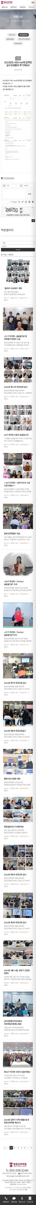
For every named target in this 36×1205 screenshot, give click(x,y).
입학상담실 (10, 39)
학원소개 (5, 7)
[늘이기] (29, 202)
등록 (29, 194)
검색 (18, 249)
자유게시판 (18, 43)
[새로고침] (26, 202)
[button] (33, 220)
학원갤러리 (23, 35)
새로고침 (21, 212)
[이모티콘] (19, 202)
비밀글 (14, 202)
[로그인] (26, 1190)
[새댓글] (23, 202)
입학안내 (13, 7)
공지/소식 (12, 35)
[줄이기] (33, 202)
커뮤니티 (31, 7)
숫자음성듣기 (21, 208)
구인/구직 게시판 (23, 39)
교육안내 (23, 7)
